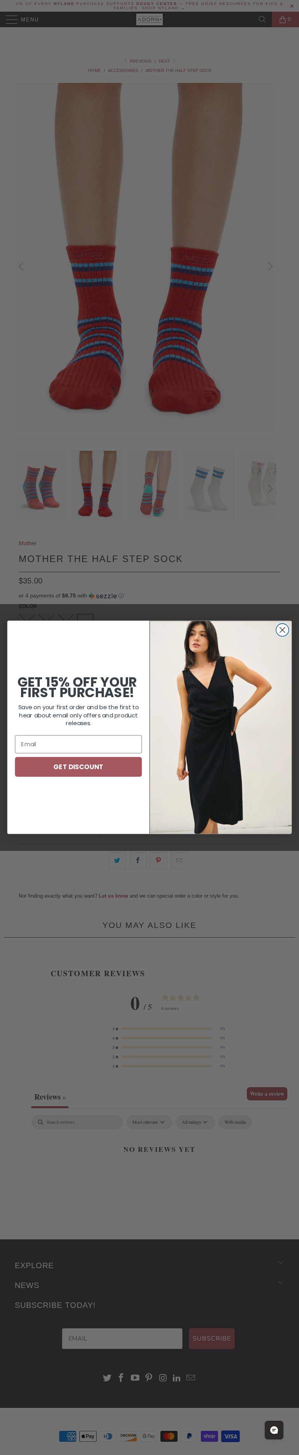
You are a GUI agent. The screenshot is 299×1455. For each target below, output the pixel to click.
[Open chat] (274, 1430)
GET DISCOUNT (78, 766)
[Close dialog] (282, 630)
